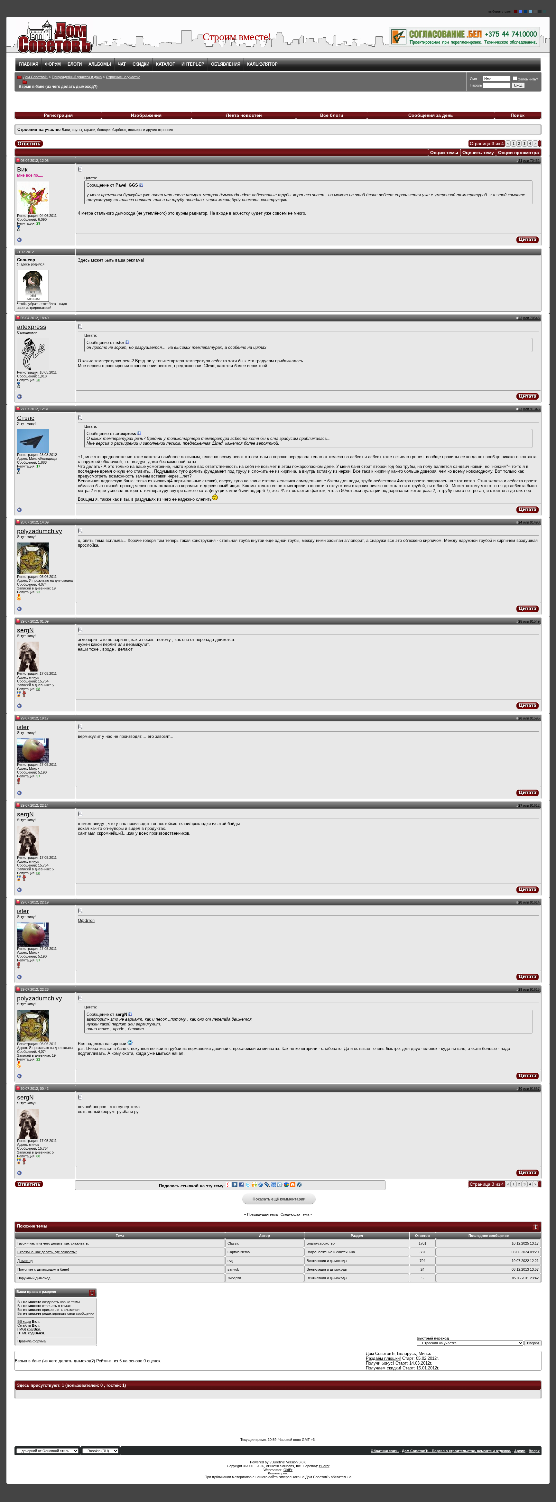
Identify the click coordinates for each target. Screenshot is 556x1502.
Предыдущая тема (262, 1214)
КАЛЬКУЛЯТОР (262, 64)
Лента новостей (244, 115)
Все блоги (331, 115)
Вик (22, 169)
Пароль (476, 85)
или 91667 (531, 1088)
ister (23, 727)
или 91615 (531, 989)
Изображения (146, 115)
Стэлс (25, 417)
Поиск (517, 115)
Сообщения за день (430, 115)
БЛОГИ (75, 64)
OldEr (287, 1470)
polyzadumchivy (39, 531)
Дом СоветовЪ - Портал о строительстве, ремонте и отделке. (456, 1451)
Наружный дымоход (33, 1278)
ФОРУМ (53, 64)
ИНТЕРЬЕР (192, 64)
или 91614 (531, 902)
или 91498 (531, 522)
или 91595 (531, 718)
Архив (519, 1451)
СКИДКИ (141, 64)
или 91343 (531, 409)
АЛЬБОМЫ (99, 64)
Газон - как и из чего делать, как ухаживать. (53, 1243)
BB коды (24, 1321)
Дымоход (24, 1261)
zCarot (324, 1466)
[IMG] (21, 1329)
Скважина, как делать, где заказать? (47, 1252)
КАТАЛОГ (165, 64)
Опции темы (444, 152)
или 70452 (531, 160)
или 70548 (531, 318)
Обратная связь (385, 1451)
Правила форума (31, 1341)
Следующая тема (295, 1214)
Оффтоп (86, 920)
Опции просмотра (518, 152)
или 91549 (531, 621)
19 (54, 588)
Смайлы (24, 1325)
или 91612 (531, 805)
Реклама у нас (278, 1473)
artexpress (31, 326)
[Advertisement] (278, 1418)
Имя (473, 78)
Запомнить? (528, 79)
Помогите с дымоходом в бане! (43, 1269)
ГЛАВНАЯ (28, 64)
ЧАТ (122, 64)
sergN (25, 630)
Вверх (534, 1451)
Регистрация (58, 115)
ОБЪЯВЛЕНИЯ (225, 64)
